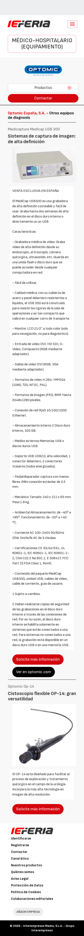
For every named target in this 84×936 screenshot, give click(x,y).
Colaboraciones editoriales (32, 899)
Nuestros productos (26, 865)
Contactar (43, 98)
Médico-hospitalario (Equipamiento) (42, 43)
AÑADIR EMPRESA (28, 912)
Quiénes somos (22, 872)
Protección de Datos (27, 885)
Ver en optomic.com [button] (33, 672)
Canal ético (20, 858)
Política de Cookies (26, 892)
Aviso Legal (19, 879)
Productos (43, 87)
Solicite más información (38, 659)
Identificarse (21, 838)
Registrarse (20, 845)
